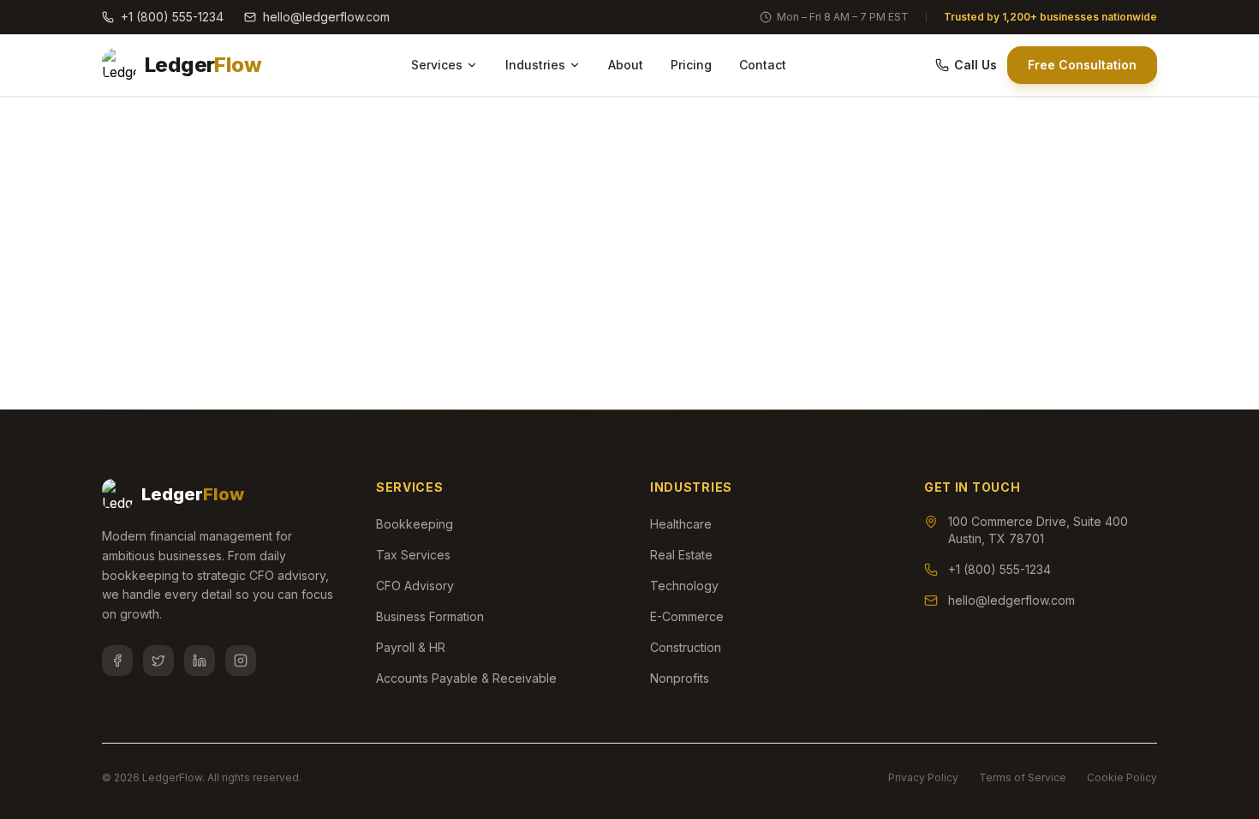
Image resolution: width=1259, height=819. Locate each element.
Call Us (975, 64)
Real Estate (681, 554)
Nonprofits (679, 678)
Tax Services (413, 554)
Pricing (691, 64)
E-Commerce (687, 616)
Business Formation (430, 616)
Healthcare (681, 524)
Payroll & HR (410, 647)
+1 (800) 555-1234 (172, 16)
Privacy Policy (923, 777)
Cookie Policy (1122, 777)
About (625, 64)
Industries (535, 64)
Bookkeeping (414, 524)
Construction (685, 647)
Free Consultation (1082, 64)
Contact (762, 64)
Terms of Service (1022, 777)
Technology (684, 585)
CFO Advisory (415, 585)
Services (436, 64)
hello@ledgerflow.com (326, 16)
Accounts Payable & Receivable (466, 678)
